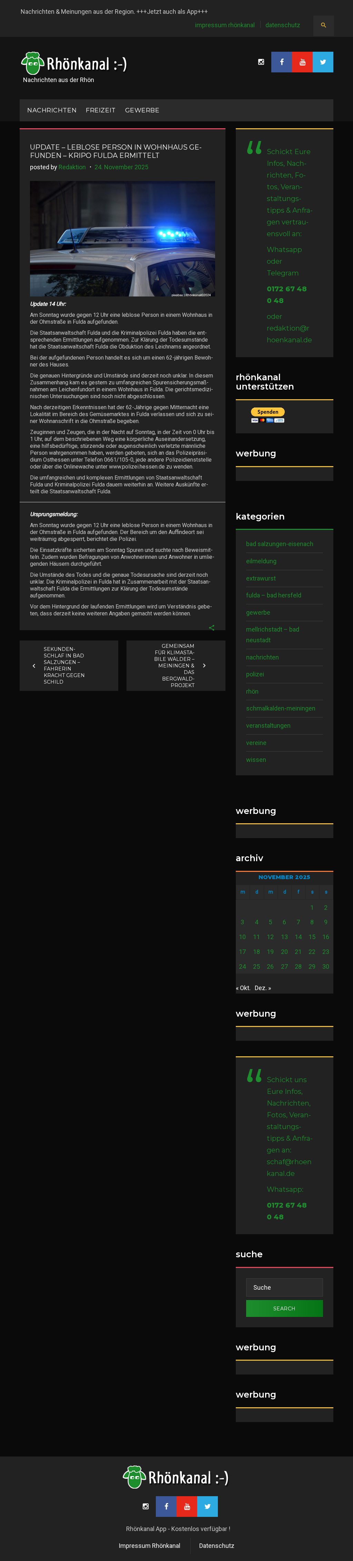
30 (325, 966)
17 (242, 951)
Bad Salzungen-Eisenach (279, 543)
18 (256, 951)
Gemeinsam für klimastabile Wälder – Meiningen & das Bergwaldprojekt (174, 665)
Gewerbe (142, 110)
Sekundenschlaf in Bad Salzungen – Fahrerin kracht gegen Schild (64, 665)
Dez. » (263, 987)
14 (298, 936)
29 (312, 966)
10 (242, 936)
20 (284, 951)
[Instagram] (261, 62)
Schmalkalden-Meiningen (280, 708)
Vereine (256, 742)
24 (242, 966)
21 (298, 951)
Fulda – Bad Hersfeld (273, 595)
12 (270, 936)
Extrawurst (261, 578)
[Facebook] (281, 62)
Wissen (256, 759)
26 (270, 966)
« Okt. (243, 987)
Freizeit (100, 110)
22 (312, 951)
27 (284, 966)
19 (270, 951)
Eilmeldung (261, 561)
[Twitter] (323, 62)
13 (284, 936)
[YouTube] (302, 62)
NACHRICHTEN (52, 110)
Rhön (252, 691)
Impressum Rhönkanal (225, 25)
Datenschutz (282, 25)
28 (298, 966)
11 (256, 936)
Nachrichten (262, 657)
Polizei (255, 674)
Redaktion (72, 167)
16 (325, 936)
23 (325, 951)
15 (312, 936)
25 (256, 966)
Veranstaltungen (268, 725)
